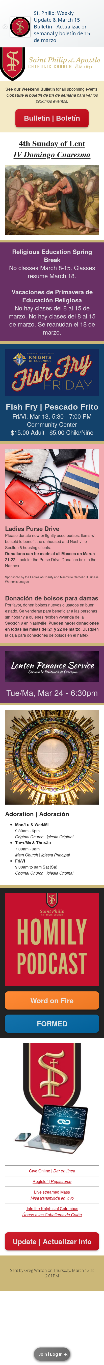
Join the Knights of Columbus (52, 1211)
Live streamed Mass (52, 1195)
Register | (52, 1181)
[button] (53, 1354)
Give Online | (52, 1171)
